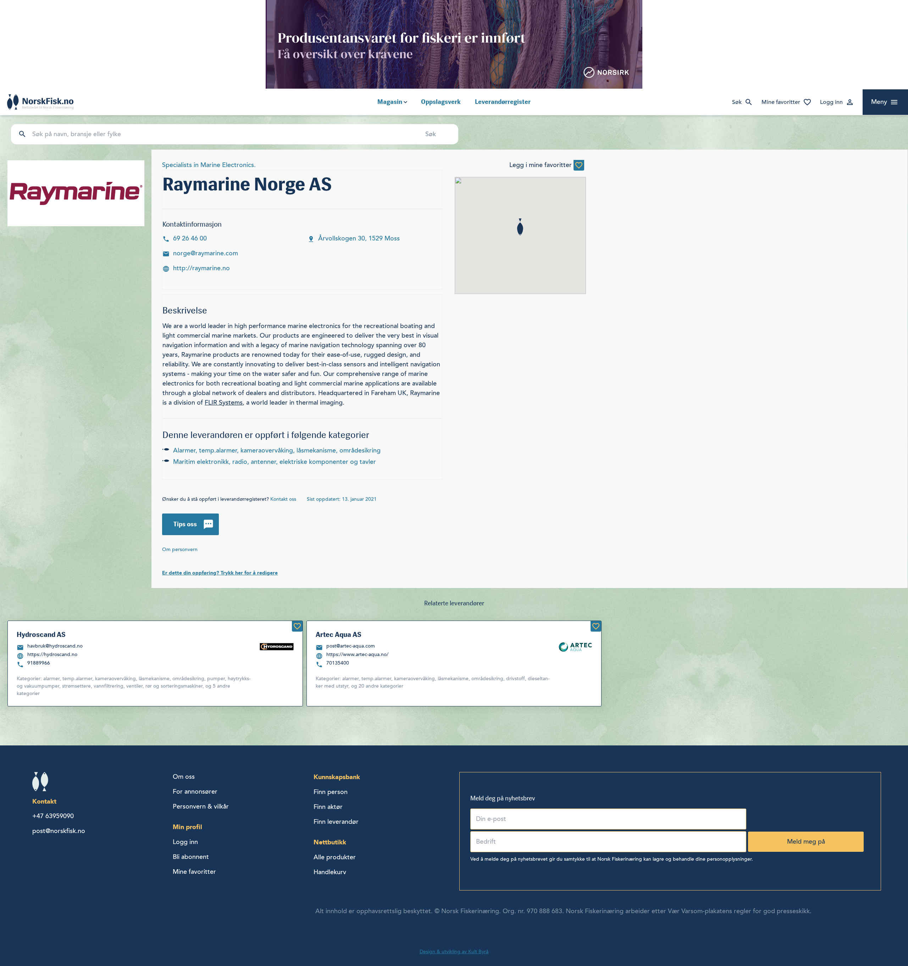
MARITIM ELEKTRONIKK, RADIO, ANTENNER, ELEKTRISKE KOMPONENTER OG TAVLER (274, 462)
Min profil (187, 827)
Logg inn (831, 102)
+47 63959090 (53, 816)
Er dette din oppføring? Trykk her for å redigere (220, 573)
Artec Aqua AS (338, 634)
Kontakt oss (283, 499)
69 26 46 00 (191, 238)
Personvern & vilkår (201, 806)
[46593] (596, 626)
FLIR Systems (224, 402)
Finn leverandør (336, 822)
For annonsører (195, 791)
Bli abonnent (191, 857)
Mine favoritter (781, 102)
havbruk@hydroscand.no (55, 646)
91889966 (38, 663)
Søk (737, 102)
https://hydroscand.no (52, 654)
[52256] (297, 626)
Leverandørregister (503, 102)
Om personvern (180, 549)
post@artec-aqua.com (350, 646)
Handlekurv (330, 872)
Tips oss (185, 524)
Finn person (331, 792)
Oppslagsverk (441, 102)
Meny (879, 102)
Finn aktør (328, 807)
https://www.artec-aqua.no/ (357, 654)
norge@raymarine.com (205, 253)
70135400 (337, 663)
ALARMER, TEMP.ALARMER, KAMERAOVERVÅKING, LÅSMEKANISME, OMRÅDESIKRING (277, 450)
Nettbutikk (330, 842)
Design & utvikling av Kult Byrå (454, 952)
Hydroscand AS (41, 634)
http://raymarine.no (201, 268)
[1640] (579, 165)
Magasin (389, 102)
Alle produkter (335, 857)
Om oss (184, 777)
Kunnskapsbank (337, 777)
